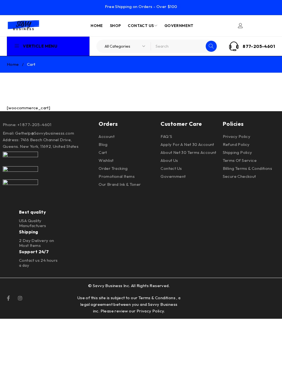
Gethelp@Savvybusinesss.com (44, 133)
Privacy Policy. (151, 311)
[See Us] (20, 297)
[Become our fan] (8, 297)
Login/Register (240, 26)
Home (13, 64)
